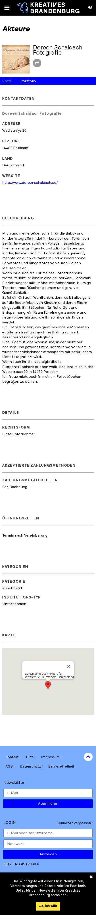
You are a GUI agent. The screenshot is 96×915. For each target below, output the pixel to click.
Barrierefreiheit (61, 766)
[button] (48, 685)
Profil (7, 81)
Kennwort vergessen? (75, 823)
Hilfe (30, 757)
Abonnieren (48, 803)
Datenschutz (30, 766)
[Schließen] (68, 666)
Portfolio (28, 81)
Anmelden (48, 854)
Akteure (16, 29)
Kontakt (12, 757)
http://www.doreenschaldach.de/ (30, 182)
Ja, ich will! (48, 906)
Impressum (50, 757)
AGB (9, 766)
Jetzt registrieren (21, 864)
